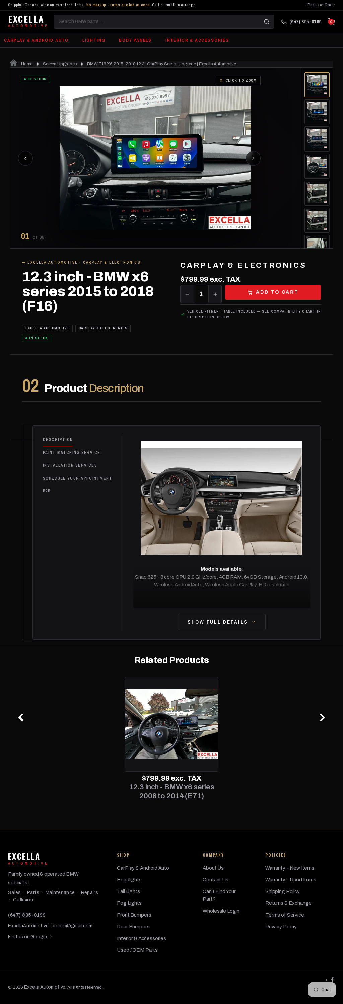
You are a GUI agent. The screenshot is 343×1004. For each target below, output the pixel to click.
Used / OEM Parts (137, 950)
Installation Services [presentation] (70, 465)
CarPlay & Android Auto (36, 40)
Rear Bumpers (133, 926)
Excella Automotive (44, 987)
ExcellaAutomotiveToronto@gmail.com (50, 925)
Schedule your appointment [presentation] (77, 478)
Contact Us (215, 879)
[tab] (83, 440)
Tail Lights (128, 891)
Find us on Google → (30, 936)
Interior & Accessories (197, 40)
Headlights (129, 879)
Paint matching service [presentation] (71, 452)
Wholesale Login (221, 911)
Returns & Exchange (288, 903)
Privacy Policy (281, 926)
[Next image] (253, 158)
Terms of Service (284, 915)
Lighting (94, 40)
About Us (213, 868)
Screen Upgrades (60, 64)
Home (26, 64)
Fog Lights (129, 903)
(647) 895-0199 (26, 915)
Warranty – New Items (289, 868)
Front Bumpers (134, 915)
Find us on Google (321, 5)
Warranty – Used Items (290, 879)
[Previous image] (25, 158)
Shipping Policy (282, 891)
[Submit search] (267, 21)
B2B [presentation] (47, 491)
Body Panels (135, 40)
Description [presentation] (58, 439)
